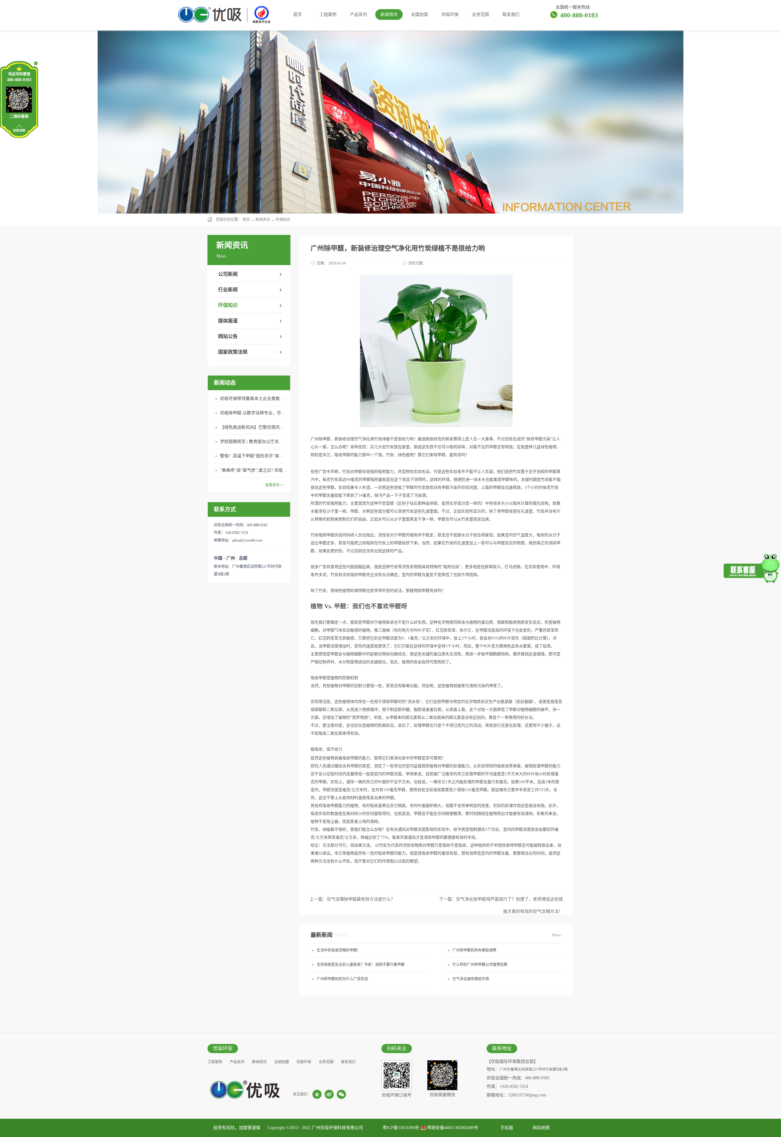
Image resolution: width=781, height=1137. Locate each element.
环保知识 (282, 220)
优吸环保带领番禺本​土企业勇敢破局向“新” (253, 398)
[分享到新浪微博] (329, 1094)
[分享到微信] (341, 1094)
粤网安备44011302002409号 (452, 1127)
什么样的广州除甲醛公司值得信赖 (479, 964)
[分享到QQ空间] (317, 1094)
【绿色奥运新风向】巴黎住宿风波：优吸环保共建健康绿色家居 (253, 427)
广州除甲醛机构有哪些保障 (474, 950)
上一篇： (352, 899)
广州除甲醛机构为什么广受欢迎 (342, 979)
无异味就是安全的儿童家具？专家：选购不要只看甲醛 (361, 964)
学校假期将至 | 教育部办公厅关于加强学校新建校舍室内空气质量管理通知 (253, 441)
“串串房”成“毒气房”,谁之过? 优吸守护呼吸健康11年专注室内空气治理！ (253, 470)
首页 (297, 14)
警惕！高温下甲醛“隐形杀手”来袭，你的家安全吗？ (253, 456)
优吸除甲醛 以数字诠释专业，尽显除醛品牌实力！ (253, 413)
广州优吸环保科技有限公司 (337, 1127)
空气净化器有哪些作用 (470, 979)
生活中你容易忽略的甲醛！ (339, 950)
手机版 (505, 1127)
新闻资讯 (262, 220)
